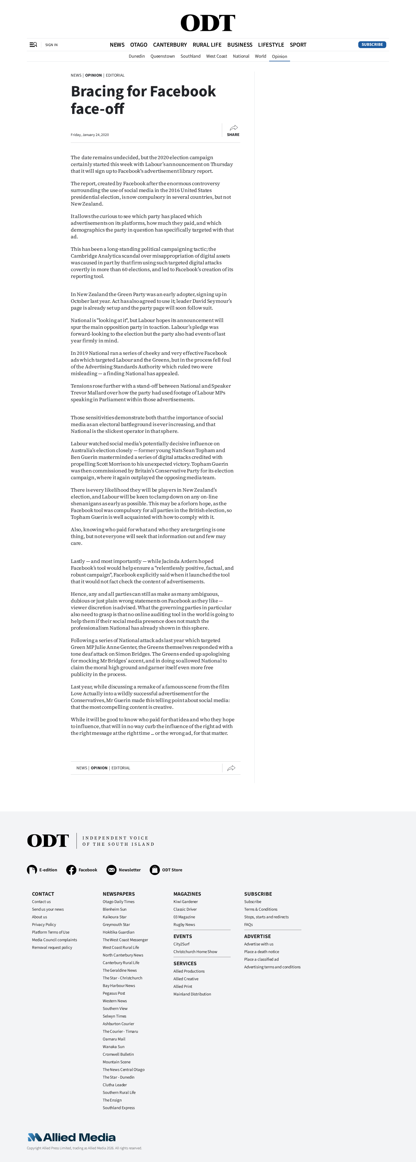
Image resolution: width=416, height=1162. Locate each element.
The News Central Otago (124, 1070)
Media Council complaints (54, 940)
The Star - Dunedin (118, 1077)
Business (239, 44)
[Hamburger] (33, 45)
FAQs (248, 925)
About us (39, 917)
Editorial (115, 75)
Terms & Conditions (260, 909)
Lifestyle (271, 44)
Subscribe (372, 44)
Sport (298, 44)
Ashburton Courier (118, 1024)
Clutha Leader (115, 1085)
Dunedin (137, 56)
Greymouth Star (116, 925)
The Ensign (112, 1100)
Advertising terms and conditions (272, 967)
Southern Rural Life (119, 1093)
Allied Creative (185, 979)
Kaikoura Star (114, 917)
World (260, 56)
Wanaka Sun (114, 1047)
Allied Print (182, 987)
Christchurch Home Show (195, 952)
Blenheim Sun (114, 909)
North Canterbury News (123, 955)
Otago (138, 44)
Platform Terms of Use (50, 932)
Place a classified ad (261, 959)
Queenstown (163, 56)
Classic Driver (185, 909)
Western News (115, 1001)
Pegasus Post (114, 993)
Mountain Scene (116, 1062)
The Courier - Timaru (120, 1031)
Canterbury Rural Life (121, 963)
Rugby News (184, 925)
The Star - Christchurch (122, 978)
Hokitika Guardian (118, 932)
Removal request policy (52, 948)
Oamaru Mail (114, 1039)
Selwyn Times (114, 1016)
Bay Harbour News (119, 986)
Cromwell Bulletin (118, 1054)
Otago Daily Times (118, 902)
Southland (191, 56)
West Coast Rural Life (121, 948)
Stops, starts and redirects (266, 917)
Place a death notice (261, 952)
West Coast (216, 56)
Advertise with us (258, 944)
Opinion (279, 56)
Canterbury (170, 44)
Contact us (41, 902)
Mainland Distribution (192, 994)
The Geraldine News (120, 970)
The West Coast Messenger (125, 940)
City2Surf (181, 944)
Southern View (115, 1009)
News (117, 44)
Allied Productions (189, 971)
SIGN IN (51, 44)
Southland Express (118, 1108)
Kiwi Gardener (185, 902)
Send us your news (47, 909)
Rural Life (207, 44)
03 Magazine (184, 917)
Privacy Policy (44, 925)
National (241, 56)
